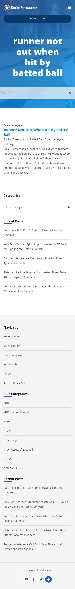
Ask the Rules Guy (14, 383)
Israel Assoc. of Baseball (18, 449)
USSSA (7, 459)
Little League (11, 440)
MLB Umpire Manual (16, 412)
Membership (11, 364)
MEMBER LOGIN (37, 18)
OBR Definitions (13, 468)
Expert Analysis (13, 355)
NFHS (7, 421)
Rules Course (12, 336)
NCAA (7, 431)
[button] (69, 7)
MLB (6, 402)
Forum (7, 374)
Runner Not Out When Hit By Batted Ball (36, 132)
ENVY (48, 570)
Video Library (12, 345)
